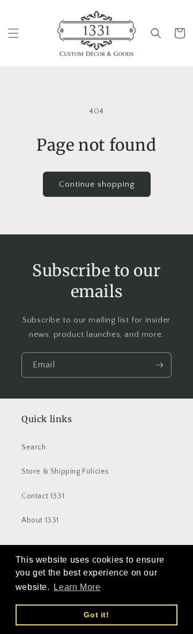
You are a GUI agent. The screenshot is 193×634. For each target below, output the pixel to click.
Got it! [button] (96, 614)
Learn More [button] (77, 587)
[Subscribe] (159, 365)
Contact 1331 (42, 496)
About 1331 (40, 520)
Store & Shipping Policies (65, 471)
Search (33, 447)
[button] (13, 33)
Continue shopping (97, 184)
